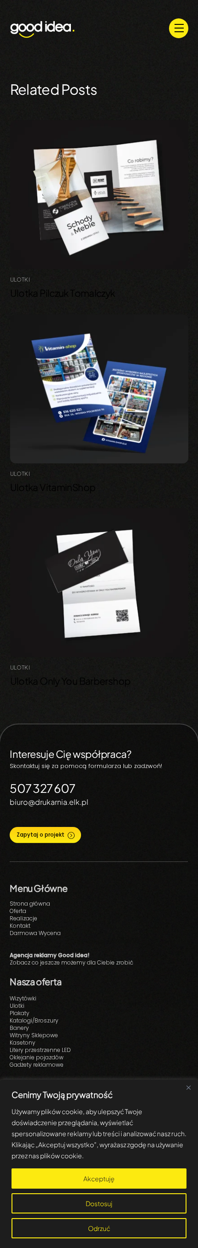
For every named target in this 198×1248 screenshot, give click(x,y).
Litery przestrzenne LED (40, 1050)
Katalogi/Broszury (34, 1020)
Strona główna (30, 903)
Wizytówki (23, 998)
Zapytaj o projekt (40, 834)
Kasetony (22, 1042)
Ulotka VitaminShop (53, 487)
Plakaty (19, 1013)
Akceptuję (99, 1178)
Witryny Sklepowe (34, 1035)
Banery (19, 1028)
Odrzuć (99, 1228)
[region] (99, 1164)
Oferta (18, 911)
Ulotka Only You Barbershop (70, 681)
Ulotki (20, 279)
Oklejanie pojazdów (37, 1057)
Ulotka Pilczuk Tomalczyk (62, 293)
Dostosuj (99, 1203)
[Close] (188, 1087)
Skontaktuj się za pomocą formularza (65, 766)
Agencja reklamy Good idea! (49, 955)
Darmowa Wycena (35, 933)
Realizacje (23, 918)
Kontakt (20, 926)
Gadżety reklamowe (37, 1065)
